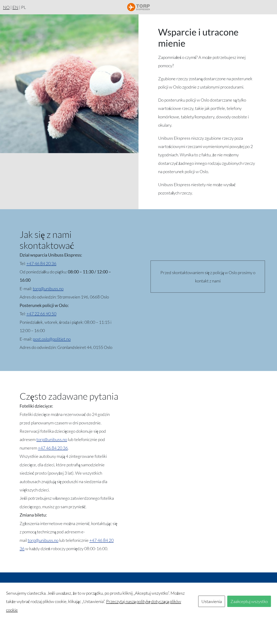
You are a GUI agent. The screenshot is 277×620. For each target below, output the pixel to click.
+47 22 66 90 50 (41, 313)
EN (15, 7)
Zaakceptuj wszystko (249, 601)
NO (6, 7)
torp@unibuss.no (48, 288)
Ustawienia (211, 601)
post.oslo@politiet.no (52, 339)
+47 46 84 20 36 (41, 263)
